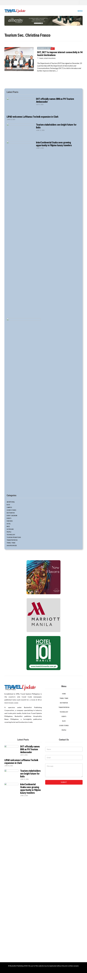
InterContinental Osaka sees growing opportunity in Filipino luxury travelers (54, 144)
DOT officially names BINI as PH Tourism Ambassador (30, 749)
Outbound (10, 529)
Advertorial (11, 502)
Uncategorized (12, 545)
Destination (11, 513)
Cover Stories (11, 510)
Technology (11, 534)
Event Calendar (12, 515)
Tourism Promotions (14, 537)
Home (64, 694)
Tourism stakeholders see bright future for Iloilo (30, 773)
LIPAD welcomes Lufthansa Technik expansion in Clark (32, 116)
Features (10, 521)
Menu (80, 11)
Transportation (12, 540)
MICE (8, 526)
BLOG (8, 505)
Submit (64, 782)
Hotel (9, 524)
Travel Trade (11, 543)
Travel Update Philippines (47, 58)
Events (9, 518)
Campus (9, 507)
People (9, 532)
